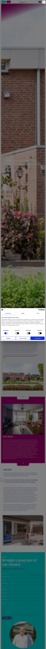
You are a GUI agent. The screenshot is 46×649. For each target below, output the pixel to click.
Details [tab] (23, 313)
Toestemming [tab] (8, 313)
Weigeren (8, 338)
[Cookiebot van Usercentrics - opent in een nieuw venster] (39, 310)
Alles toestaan (38, 338)
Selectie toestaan (23, 338)
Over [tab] (38, 313)
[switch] (17, 334)
